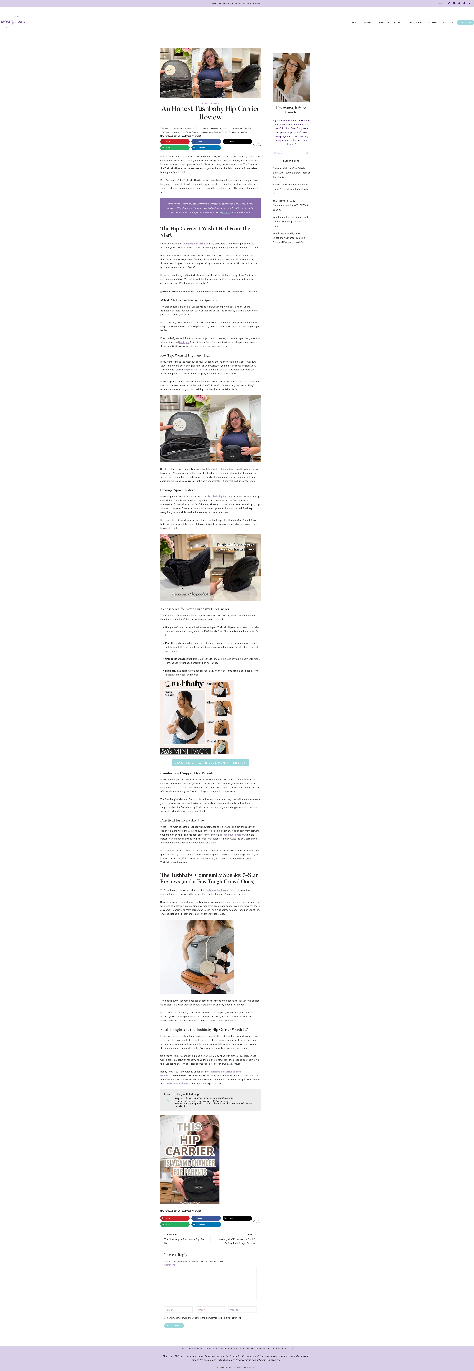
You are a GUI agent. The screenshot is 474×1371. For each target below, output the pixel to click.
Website (234, 1309)
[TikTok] (464, 3)
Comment (170, 1264)
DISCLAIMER (211, 1349)
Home (183, 1349)
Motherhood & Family (210, 103)
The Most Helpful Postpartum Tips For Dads (184, 1239)
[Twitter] (469, 3)
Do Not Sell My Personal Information (274, 1349)
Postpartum (383, 22)
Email (201, 1309)
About (355, 22)
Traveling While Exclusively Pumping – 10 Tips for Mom (201, 1101)
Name (169, 1309)
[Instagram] (454, 3)
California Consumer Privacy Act (236, 1349)
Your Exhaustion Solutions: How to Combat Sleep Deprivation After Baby (291, 221)
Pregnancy (368, 22)
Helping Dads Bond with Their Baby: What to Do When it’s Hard (205, 1099)
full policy (224, 132)
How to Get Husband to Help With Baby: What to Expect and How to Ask (290, 189)
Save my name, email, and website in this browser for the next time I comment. (204, 1317)
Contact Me (465, 22)
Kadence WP (253, 1367)
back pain (184, 342)
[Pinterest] (459, 3)
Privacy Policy (196, 1349)
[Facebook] (449, 3)
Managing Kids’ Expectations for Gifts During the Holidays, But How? (237, 1239)
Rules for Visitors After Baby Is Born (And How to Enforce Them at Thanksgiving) (291, 172)
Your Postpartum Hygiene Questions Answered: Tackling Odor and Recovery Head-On (289, 238)
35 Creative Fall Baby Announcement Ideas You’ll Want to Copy (290, 205)
